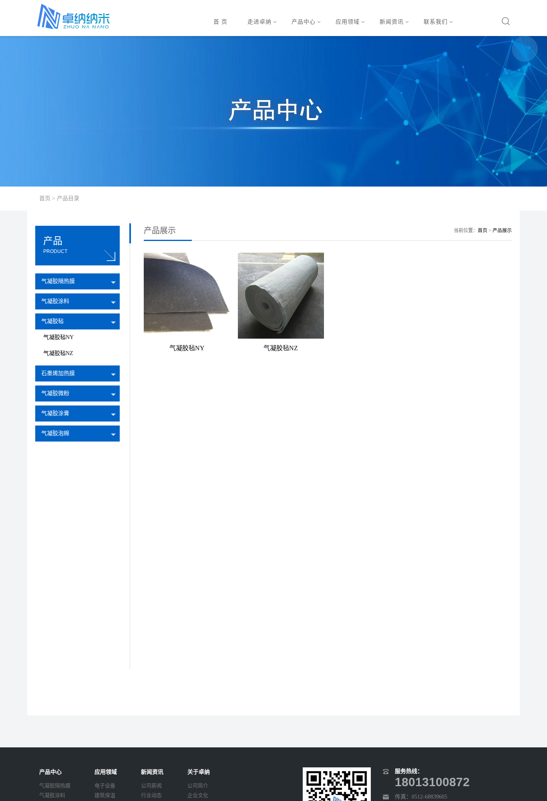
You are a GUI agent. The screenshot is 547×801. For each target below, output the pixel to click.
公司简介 (197, 786)
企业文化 (197, 795)
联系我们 (436, 22)
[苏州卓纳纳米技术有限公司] (73, 16)
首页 (44, 198)
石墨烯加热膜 (58, 373)
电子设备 (105, 786)
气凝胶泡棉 (55, 433)
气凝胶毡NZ (58, 353)
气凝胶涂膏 (55, 413)
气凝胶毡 (52, 321)
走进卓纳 (259, 22)
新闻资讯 (392, 22)
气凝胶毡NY (58, 337)
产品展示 (502, 230)
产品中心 (304, 22)
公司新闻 (151, 786)
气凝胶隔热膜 (58, 281)
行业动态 (151, 795)
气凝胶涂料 (55, 301)
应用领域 (348, 22)
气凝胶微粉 (55, 393)
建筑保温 (105, 795)
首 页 (220, 22)
